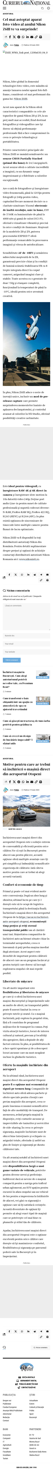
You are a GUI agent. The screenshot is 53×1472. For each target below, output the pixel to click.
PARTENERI (35, 1429)
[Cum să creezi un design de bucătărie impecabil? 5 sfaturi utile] (43, 738)
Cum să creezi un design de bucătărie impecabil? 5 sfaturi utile (18, 739)
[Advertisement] (26, 453)
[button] (5, 8)
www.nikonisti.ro (29, 559)
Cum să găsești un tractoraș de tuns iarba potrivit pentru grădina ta (26, 722)
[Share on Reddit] (34, 574)
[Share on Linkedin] (27, 37)
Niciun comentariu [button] (41, 1348)
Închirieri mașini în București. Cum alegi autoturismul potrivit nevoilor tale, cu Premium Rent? (18, 679)
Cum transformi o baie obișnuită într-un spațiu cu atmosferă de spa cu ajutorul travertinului (18, 704)
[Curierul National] (26, 3)
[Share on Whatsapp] (23, 37)
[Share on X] (14, 37)
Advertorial (8, 14)
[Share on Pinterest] (19, 37)
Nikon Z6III (20, 98)
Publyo (16, 45)
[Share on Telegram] (41, 574)
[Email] (32, 37)
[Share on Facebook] (10, 37)
